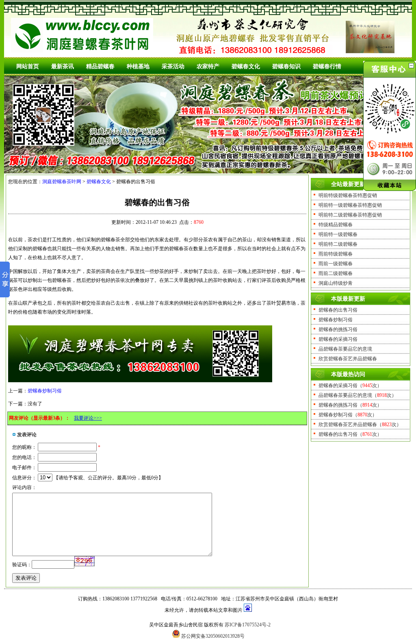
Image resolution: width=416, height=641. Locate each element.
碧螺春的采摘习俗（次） (350, 385)
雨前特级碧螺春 (335, 254)
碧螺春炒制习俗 (45, 391)
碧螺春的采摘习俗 (338, 339)
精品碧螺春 (100, 66)
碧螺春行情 (327, 66)
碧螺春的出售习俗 (338, 310)
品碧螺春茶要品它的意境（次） (357, 395)
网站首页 (27, 66)
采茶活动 (173, 66)
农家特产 (208, 66)
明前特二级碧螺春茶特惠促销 (350, 215)
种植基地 (138, 66)
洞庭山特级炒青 (335, 283)
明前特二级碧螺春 (338, 244)
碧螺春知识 (286, 66)
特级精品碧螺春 (335, 224)
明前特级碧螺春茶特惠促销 (347, 195)
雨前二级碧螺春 (335, 273)
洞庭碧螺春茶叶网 (61, 181)
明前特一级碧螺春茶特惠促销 (350, 205)
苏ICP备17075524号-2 (248, 625)
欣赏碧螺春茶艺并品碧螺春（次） (359, 424)
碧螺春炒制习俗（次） (347, 415)
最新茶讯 (62, 66)
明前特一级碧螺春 (338, 234)
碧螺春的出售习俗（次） (350, 434)
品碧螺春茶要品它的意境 (345, 349)
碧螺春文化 (246, 66)
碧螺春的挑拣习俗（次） (350, 405)
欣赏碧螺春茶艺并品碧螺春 (347, 359)
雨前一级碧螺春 (335, 263)
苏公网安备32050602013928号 (213, 636)
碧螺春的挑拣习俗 (338, 329)
